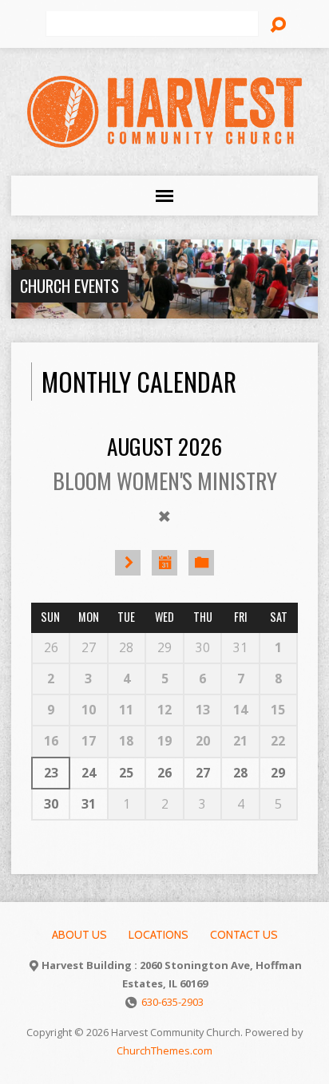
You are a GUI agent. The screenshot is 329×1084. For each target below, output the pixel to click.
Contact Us (244, 935)
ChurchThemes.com (164, 1050)
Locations (158, 935)
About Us (79, 935)
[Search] (278, 25)
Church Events (69, 286)
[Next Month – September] (128, 563)
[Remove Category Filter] (164, 516)
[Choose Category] (201, 563)
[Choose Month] (164, 563)
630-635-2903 (172, 1002)
